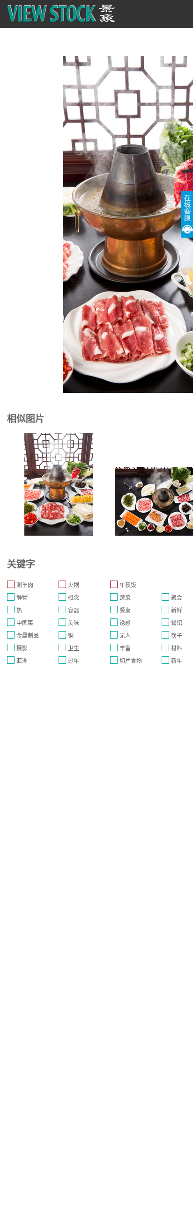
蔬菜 (125, 598)
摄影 (22, 648)
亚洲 (22, 661)
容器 (73, 610)
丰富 (125, 648)
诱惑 (125, 623)
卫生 (73, 648)
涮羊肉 (24, 585)
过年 (73, 661)
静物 (22, 598)
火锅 (73, 585)
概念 (73, 598)
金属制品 (27, 635)
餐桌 (125, 610)
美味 (73, 623)
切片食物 (130, 661)
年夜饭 (127, 585)
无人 (125, 635)
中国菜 (24, 623)
